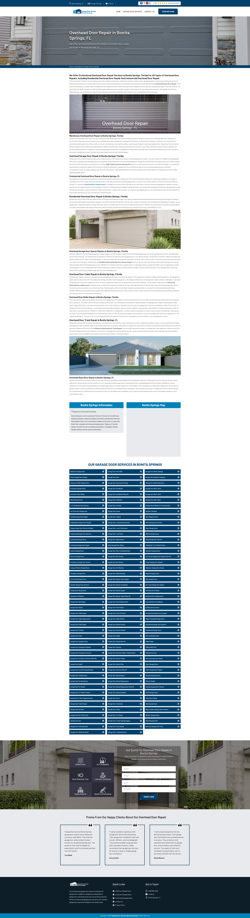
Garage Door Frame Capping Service (81, 698)
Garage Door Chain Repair (78, 624)
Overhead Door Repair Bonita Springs (87, 66)
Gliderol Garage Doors (152, 534)
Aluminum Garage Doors (77, 471)
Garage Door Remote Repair (116, 630)
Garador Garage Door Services (79, 585)
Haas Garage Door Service (154, 539)
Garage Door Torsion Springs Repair (119, 721)
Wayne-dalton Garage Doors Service (157, 709)
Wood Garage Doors (152, 721)
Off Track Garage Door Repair (155, 585)
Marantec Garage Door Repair (155, 568)
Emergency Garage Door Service (80, 562)
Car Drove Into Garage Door (78, 511)
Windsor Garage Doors (152, 715)
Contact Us (149, 11)
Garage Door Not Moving (115, 562)
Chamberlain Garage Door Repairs (80, 522)
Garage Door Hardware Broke (79, 732)
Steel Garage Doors (152, 692)
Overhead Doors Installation (154, 602)
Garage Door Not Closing (115, 556)
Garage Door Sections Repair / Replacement (122, 653)
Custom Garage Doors (77, 551)
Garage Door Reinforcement (116, 624)
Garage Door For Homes (77, 687)
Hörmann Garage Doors (153, 551)
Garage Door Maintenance (116, 539)
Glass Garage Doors (152, 528)
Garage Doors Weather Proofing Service (158, 505)
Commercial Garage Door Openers (80, 534)
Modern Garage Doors (152, 573)
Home (118, 11)
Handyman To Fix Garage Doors (155, 545)
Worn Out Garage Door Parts (154, 726)
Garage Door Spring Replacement (118, 681)
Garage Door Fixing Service (78, 675)
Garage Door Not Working (116, 568)
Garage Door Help (113, 477)
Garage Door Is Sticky (114, 505)
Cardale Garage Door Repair (79, 517)
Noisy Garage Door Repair (116, 545)
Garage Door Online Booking (116, 573)
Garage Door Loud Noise (115, 534)
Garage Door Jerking (114, 517)
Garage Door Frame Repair (78, 704)
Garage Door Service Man (116, 664)
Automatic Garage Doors (78, 488)
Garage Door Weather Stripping (155, 477)
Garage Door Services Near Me (117, 670)
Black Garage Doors (76, 500)
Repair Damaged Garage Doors (155, 619)
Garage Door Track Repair (116, 726)
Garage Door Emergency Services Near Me (83, 658)
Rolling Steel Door (151, 653)
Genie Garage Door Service (154, 522)
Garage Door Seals (76, 636)
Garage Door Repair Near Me (117, 641)
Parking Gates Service (152, 607)
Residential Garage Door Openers (156, 624)
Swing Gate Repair (151, 698)
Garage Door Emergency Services (80, 653)
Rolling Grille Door (151, 647)
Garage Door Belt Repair (77, 602)
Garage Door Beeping (77, 596)
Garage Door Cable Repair (78, 613)
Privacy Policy (120, 905)
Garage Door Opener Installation (118, 585)
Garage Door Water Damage (154, 471)
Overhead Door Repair (152, 590)
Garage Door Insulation (115, 500)
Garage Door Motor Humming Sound (119, 551)
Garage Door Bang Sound (78, 590)
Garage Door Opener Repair (116, 590)
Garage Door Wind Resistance (155, 483)
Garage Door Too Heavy (115, 715)
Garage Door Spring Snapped (117, 692)
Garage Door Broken (76, 607)
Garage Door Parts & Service (117, 613)
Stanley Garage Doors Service (155, 687)
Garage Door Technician (115, 704)
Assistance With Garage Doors (79, 483)
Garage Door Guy (75, 721)
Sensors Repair (150, 681)
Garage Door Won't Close (153, 488)
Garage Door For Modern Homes (80, 692)
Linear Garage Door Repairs (154, 562)
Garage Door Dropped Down (79, 641)
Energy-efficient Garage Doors (80, 568)
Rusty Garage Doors (152, 664)
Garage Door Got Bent (77, 709)
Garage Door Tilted (114, 709)
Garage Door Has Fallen (115, 471)
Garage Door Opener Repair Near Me (119, 596)
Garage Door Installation (115, 488)
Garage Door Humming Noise (79, 726)
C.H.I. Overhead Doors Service (79, 505)
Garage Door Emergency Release (80, 647)
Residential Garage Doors (153, 630)
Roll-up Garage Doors (152, 636)
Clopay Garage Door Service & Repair (81, 528)
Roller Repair (150, 641)
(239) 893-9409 (168, 11)
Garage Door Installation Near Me (118, 494)
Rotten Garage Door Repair (154, 658)
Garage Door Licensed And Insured (118, 522)
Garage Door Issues (114, 511)
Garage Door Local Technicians (117, 528)
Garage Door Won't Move (153, 494)
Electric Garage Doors (77, 556)
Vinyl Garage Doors (151, 704)
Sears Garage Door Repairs (154, 670)
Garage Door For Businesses (79, 681)
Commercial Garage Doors (78, 539)
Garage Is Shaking (151, 511)
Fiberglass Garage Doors (78, 573)
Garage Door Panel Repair (116, 607)
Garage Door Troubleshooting (117, 732)
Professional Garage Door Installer (156, 613)
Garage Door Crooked (77, 630)
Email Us (111, 3)
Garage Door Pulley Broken (116, 619)
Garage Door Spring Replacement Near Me (121, 687)
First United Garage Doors (78, 579)
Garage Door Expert (76, 664)
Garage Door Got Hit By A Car (79, 715)
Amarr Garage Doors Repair (78, 477)
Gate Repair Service (152, 517)
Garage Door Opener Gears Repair (118, 579)
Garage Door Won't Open (153, 500)
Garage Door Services (132, 11)
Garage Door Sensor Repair (116, 658)
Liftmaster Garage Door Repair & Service (158, 556)
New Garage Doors (151, 579)
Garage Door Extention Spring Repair (81, 670)
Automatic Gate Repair (77, 494)
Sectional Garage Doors (153, 675)
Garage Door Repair (114, 636)
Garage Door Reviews (114, 647)
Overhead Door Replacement (155, 596)
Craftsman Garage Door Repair (79, 545)
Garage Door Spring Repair (116, 675)
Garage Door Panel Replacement (118, 602)
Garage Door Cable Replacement (80, 619)
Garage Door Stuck (114, 698)
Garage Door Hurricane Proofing (118, 483)
